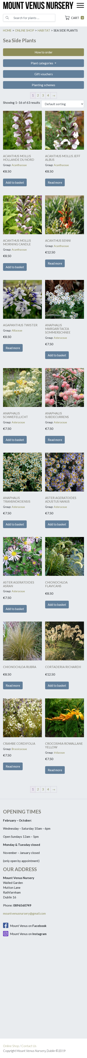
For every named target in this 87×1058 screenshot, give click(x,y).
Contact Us (28, 1046)
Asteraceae (60, 337)
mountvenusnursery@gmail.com (24, 913)
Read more (55, 182)
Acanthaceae (19, 165)
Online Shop (11, 1046)
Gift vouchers (43, 74)
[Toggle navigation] (80, 5)
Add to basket (15, 182)
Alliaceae (17, 330)
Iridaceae (59, 752)
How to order (44, 52)
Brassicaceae (19, 749)
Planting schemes (43, 85)
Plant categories (42, 63)
